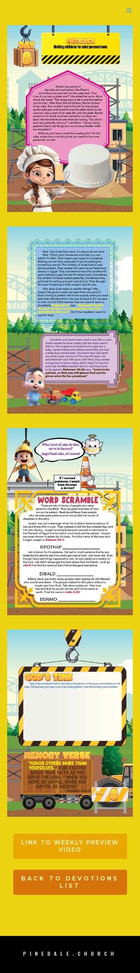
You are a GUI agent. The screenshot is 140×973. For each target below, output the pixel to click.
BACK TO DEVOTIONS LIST (70, 882)
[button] (129, 11)
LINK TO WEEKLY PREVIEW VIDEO (70, 846)
